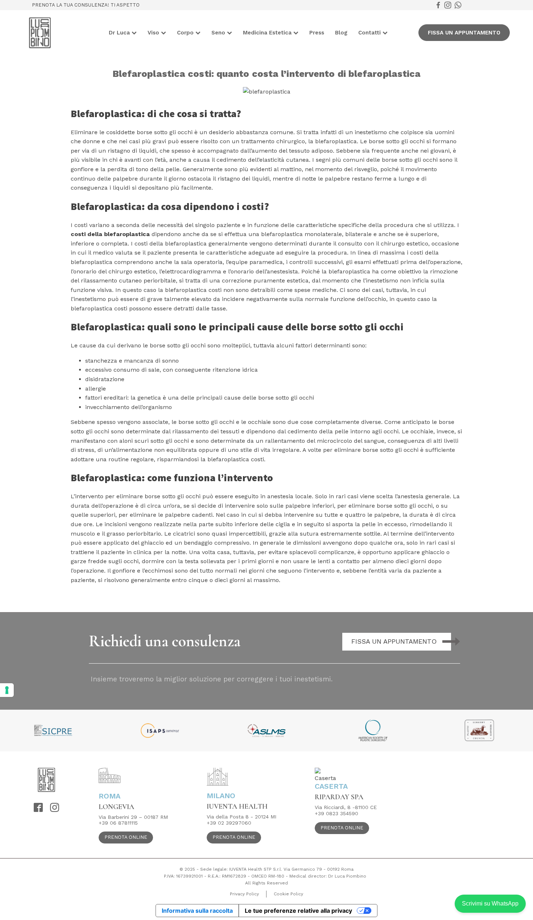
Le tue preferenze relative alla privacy (298, 910)
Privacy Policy (244, 893)
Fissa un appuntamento (464, 32)
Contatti (369, 32)
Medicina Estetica (267, 32)
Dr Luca (119, 32)
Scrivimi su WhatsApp (490, 903)
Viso (153, 32)
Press (316, 32)
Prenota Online (125, 837)
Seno (218, 32)
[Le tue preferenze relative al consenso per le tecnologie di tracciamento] (7, 690)
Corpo (185, 32)
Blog (341, 32)
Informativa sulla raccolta (197, 910)
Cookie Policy (288, 893)
